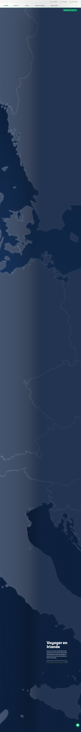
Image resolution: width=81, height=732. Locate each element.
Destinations (15, 5)
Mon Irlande (64, 1)
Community (55, 1)
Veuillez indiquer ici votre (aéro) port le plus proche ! (57, 660)
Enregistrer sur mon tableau (69, 10)
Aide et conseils (54, 5)
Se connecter (74, 1)
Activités (27, 5)
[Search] (75, 5)
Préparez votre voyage (39, 5)
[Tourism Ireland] (7, 5)
